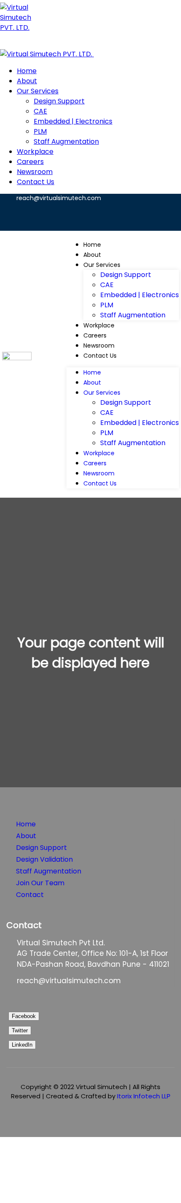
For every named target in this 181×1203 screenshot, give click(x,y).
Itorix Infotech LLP (143, 1096)
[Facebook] (106, 215)
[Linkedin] (159, 215)
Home (92, 244)
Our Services (101, 265)
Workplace (98, 325)
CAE (107, 285)
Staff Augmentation (132, 315)
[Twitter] (79, 215)
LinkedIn (22, 1045)
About (92, 255)
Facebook (24, 1016)
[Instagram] (133, 215)
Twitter (20, 1030)
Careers (94, 335)
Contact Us (100, 355)
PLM (106, 305)
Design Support (125, 275)
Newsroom (98, 345)
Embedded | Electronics (139, 295)
